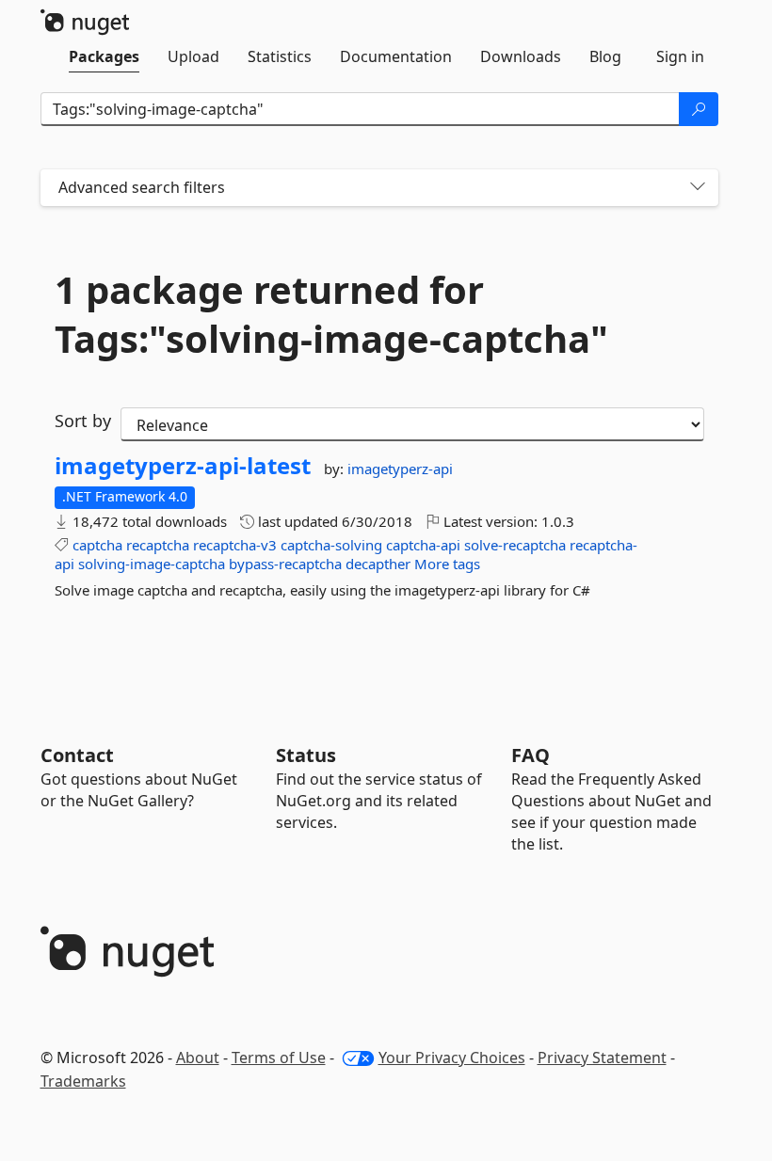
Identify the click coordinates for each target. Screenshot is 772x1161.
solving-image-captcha (151, 563)
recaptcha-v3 (235, 544)
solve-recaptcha (515, 544)
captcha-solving (331, 544)
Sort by (83, 420)
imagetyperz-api (400, 468)
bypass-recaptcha (285, 563)
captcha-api (423, 544)
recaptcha (157, 544)
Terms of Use (279, 1057)
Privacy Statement (602, 1057)
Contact (77, 755)
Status (306, 755)
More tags (447, 563)
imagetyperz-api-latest (183, 465)
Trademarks (83, 1081)
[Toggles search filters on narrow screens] (697, 187)
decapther (378, 563)
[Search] (698, 109)
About (197, 1057)
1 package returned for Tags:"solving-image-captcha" (331, 314)
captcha (97, 544)
